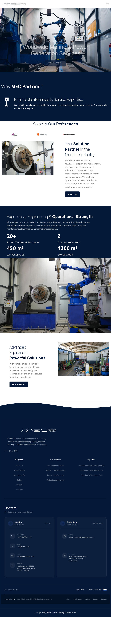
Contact (19, 490)
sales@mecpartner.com (25, 557)
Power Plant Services (55, 475)
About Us (19, 465)
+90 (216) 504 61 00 (24, 537)
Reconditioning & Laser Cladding (91, 465)
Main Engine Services (55, 465)
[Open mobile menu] (107, 4)
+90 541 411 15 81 (23, 547)
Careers (19, 485)
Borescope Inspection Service (91, 470)
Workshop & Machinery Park (91, 475)
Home (68, 599)
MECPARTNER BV (95, 590)
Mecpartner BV (19, 475)
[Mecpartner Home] (39, 430)
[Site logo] (14, 4)
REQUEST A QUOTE (56, 62)
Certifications (19, 470)
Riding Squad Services (55, 480)
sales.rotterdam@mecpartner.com (81, 537)
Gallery (19, 480)
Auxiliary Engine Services (55, 470)
